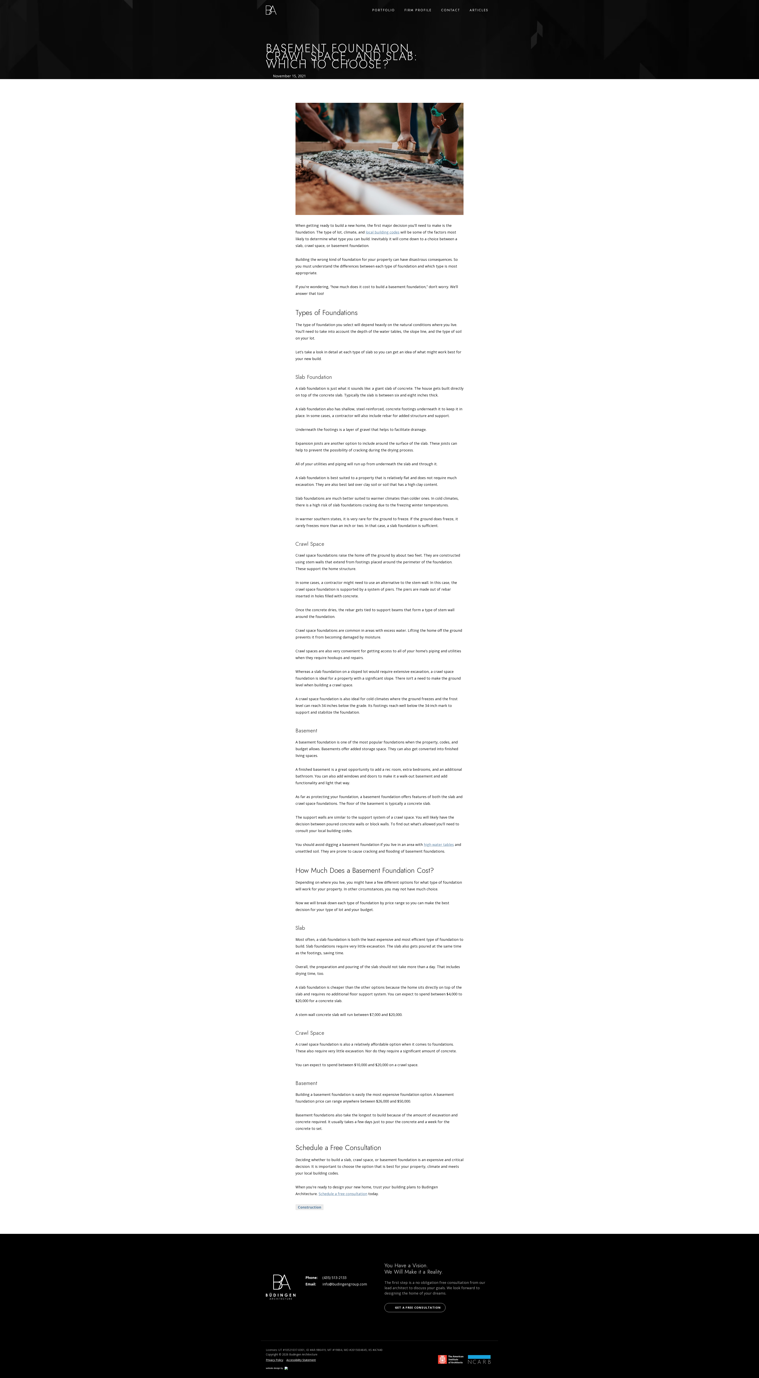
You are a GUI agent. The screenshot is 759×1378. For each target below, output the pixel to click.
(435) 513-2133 (334, 1277)
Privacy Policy (274, 1360)
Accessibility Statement (301, 1360)
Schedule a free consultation (343, 1193)
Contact (450, 10)
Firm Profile (418, 10)
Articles (479, 10)
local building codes (382, 232)
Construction (309, 1207)
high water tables (439, 844)
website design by (279, 1369)
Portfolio (383, 10)
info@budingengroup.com (344, 1284)
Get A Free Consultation (418, 1307)
